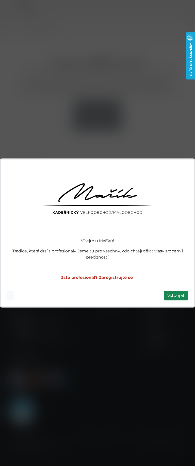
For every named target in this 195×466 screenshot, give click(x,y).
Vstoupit (176, 295)
